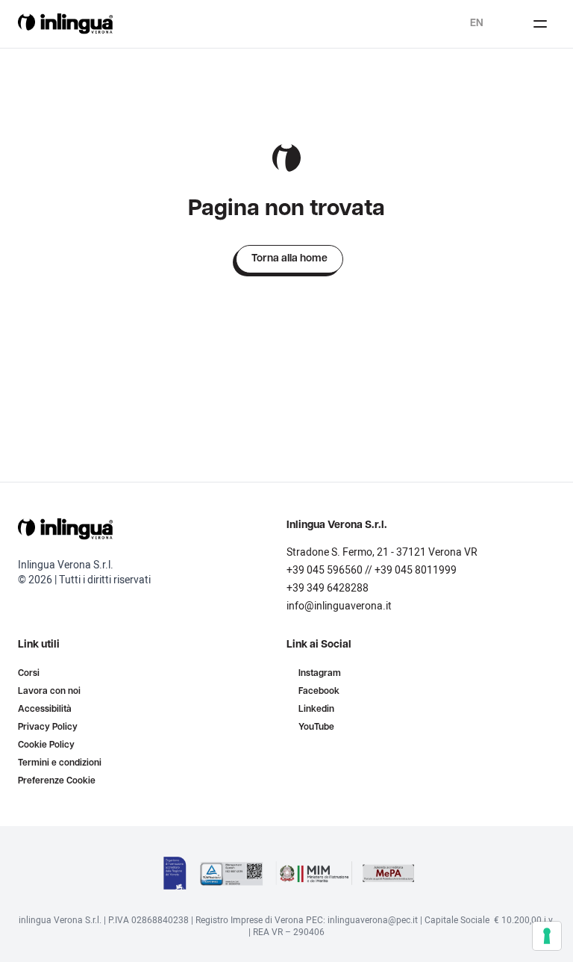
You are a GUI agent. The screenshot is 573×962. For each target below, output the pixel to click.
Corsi (29, 673)
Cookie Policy (46, 745)
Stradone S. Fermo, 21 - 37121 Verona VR (382, 552)
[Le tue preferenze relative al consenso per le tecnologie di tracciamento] (547, 936)
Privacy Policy (48, 727)
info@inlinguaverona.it (339, 606)
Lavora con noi (49, 691)
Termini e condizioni (59, 763)
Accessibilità (45, 709)
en (476, 23)
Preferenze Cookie (57, 781)
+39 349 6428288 (327, 588)
